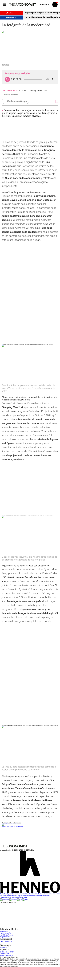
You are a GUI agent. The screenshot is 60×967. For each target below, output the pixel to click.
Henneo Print (4, 954)
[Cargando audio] (7, 79)
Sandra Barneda (11, 95)
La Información (5, 933)
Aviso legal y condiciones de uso (11, 894)
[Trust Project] (9, 823)
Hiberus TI (3, 947)
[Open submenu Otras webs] (24, 927)
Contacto (23, 896)
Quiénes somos (31, 896)
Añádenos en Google (17, 101)
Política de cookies (45, 894)
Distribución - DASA (7, 952)
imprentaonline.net (6, 955)
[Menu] (4, 4)
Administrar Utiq (14, 896)
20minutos (4, 931)
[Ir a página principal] (22, 4)
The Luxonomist (10, 90)
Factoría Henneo (6, 941)
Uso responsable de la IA (18, 897)
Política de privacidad (30, 894)
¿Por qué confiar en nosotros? (12, 826)
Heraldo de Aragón (6, 935)
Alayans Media (5, 937)
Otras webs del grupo (8, 902)
